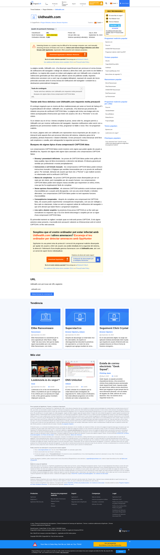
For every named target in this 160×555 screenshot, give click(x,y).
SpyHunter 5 (74, 497)
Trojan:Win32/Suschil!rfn (112, 64)
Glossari (53, 506)
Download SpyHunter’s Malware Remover (64, 54)
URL (32, 97)
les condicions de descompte (101, 473)
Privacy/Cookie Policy (82, 62)
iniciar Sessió (125, 3)
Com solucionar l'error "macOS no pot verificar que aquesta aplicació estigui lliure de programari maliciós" (116, 143)
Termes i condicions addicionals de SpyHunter (95, 523)
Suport (74, 3)
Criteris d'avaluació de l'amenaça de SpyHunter (69, 523)
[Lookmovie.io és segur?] (45, 369)
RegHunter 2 (33, 499)
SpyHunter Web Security (36, 501)
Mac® (86, 59)
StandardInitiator (109, 110)
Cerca (106, 3)
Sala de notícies (96, 497)
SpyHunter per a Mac (77, 499)
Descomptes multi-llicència (94, 3)
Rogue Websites (48, 9)
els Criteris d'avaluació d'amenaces (38, 484)
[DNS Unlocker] (80, 369)
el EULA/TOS (120, 433)
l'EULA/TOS (74, 473)
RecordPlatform (109, 114)
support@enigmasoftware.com (93, 458)
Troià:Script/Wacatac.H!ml (112, 71)
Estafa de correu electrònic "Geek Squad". (109, 366)
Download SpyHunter (55, 259)
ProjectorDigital (109, 120)
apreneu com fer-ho (68, 484)
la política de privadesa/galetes (85, 473)
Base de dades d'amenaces (58, 498)
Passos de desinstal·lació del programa (45, 523)
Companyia (83, 3)
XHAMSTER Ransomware (112, 48)
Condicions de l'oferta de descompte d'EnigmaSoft (119, 511)
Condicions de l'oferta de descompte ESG (119, 515)
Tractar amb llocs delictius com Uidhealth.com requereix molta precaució (58, 91)
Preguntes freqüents (124, 482)
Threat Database (35, 9)
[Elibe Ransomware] (45, 317)
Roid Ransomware (110, 93)
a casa (46, 3)
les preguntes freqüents (68, 424)
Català (114, 3)
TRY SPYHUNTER (110, 544)
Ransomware (36, 332)
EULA (71, 62)
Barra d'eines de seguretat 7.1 (113, 74)
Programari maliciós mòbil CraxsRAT (115, 52)
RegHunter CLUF (117, 499)
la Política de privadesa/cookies (81, 482)
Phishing (103, 373)
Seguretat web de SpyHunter (79, 501)
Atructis (107, 61)
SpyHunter (33, 497)
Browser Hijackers (62, 22)
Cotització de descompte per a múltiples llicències (83, 259)
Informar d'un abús (97, 504)
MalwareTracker (55, 501)
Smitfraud (108, 67)
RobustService (109, 117)
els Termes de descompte (47, 434)
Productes (55, 3)
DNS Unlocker (73, 380)
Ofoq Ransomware (110, 86)
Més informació (64, 552)
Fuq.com (107, 45)
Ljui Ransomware (110, 96)
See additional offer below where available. (56, 62)
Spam (109, 373)
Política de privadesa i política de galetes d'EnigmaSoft (120, 502)
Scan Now (113, 25)
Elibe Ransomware (42, 328)
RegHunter (74, 504)
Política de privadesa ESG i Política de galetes (119, 506)
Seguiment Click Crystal (114, 328)
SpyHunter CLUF (116, 497)
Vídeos (53, 503)
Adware (53, 22)
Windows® (80, 59)
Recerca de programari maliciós (65, 3)
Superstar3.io (73, 328)
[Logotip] (35, 3)
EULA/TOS (70, 482)
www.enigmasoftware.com (44, 449)
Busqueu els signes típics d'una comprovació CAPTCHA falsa (54, 94)
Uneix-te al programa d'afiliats (100, 499)
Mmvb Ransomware (111, 83)
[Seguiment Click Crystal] (114, 317)
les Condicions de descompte (97, 482)
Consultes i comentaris (98, 501)
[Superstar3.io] (80, 317)
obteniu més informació (76, 434)
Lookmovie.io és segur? (111, 133)
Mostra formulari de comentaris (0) (42, 294)
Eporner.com (108, 42)
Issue (33, 384)
